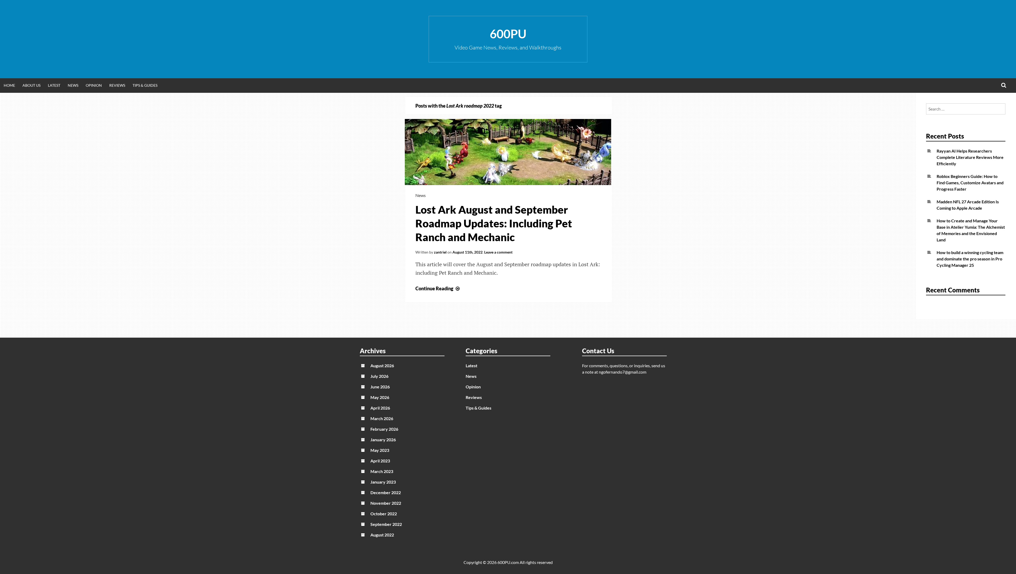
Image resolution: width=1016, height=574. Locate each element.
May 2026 (379, 397)
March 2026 (381, 418)
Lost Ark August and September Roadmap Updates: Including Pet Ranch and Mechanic (493, 223)
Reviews (117, 85)
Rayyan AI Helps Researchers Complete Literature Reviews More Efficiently (970, 157)
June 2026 (380, 386)
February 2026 (384, 428)
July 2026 (379, 376)
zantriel (440, 252)
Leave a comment (498, 252)
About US (31, 85)
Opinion (94, 85)
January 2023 (383, 481)
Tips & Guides (145, 85)
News (73, 85)
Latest (54, 85)
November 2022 (385, 503)
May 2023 (379, 450)
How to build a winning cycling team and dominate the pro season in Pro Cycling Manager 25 (970, 259)
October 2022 (383, 513)
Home (9, 85)
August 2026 (382, 365)
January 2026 (383, 439)
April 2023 (380, 460)
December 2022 (385, 492)
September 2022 (386, 524)
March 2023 (381, 471)
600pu (508, 34)
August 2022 (382, 534)
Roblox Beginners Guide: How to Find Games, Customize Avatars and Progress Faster (970, 182)
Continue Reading (438, 288)
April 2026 (380, 407)
